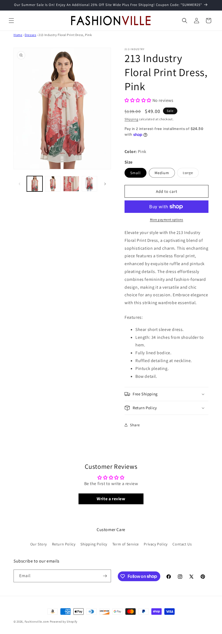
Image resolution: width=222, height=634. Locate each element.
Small (135, 172)
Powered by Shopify (64, 621)
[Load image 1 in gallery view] (35, 184)
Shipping (131, 119)
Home (18, 35)
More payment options (166, 219)
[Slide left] (19, 184)
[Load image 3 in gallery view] (71, 184)
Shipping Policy (93, 544)
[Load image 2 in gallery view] (53, 184)
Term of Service (125, 544)
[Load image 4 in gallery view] (89, 184)
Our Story (38, 544)
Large (191, 174)
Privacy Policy (155, 544)
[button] (11, 21)
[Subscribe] (105, 576)
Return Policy (64, 544)
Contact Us (182, 544)
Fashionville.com (37, 621)
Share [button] (135, 424)
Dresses (30, 35)
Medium (162, 172)
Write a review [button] (111, 499)
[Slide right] (105, 184)
